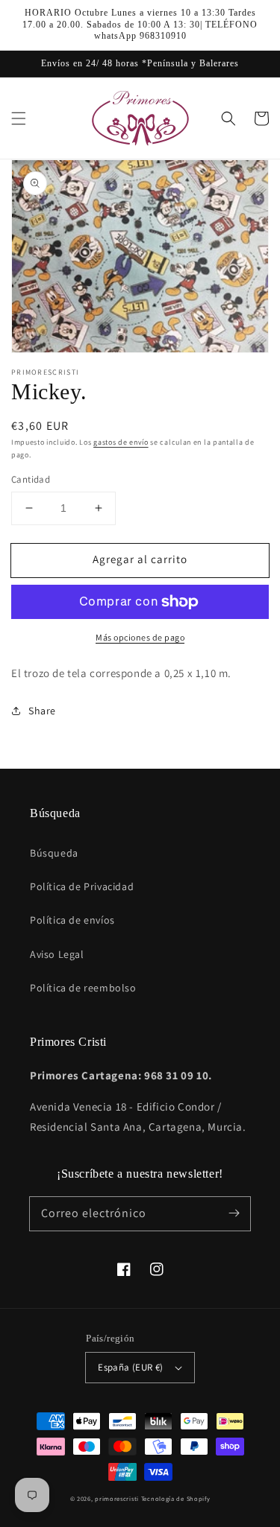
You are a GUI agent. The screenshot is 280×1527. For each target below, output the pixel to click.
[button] (18, 118)
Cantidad (30, 479)
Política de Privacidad (82, 886)
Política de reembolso (83, 987)
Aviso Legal (57, 954)
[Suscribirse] (233, 1213)
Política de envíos (72, 920)
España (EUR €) (131, 1367)
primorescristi (117, 1498)
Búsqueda (54, 853)
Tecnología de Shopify (176, 1498)
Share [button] (42, 710)
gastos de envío (121, 442)
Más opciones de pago (140, 637)
